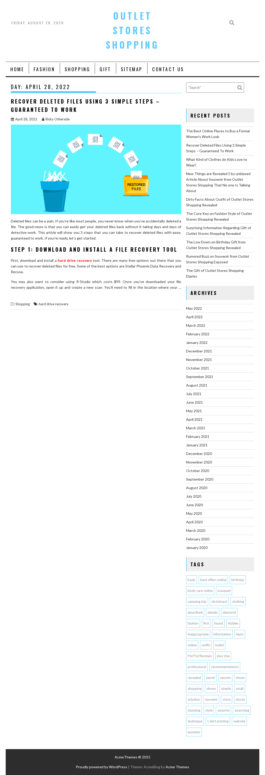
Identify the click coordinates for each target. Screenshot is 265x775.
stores (240, 699)
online (192, 645)
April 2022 (194, 317)
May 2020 (194, 513)
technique (195, 721)
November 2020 (199, 462)
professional (197, 667)
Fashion (44, 69)
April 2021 (194, 419)
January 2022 (197, 342)
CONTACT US (168, 69)
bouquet (224, 591)
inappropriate (198, 634)
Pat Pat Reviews (200, 656)
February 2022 (197, 334)
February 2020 (197, 539)
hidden (233, 623)
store (227, 699)
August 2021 (196, 385)
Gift (105, 69)
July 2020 (193, 496)
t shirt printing (218, 721)
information (222, 634)
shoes (240, 678)
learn (240, 634)
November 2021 (199, 359)
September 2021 (199, 376)
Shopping (77, 69)
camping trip (197, 601)
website (239, 721)
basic (191, 580)
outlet (219, 645)
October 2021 (197, 368)
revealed (194, 678)
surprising (241, 710)
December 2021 (199, 351)
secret (210, 678)
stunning (194, 710)
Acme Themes (177, 767)
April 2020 (194, 522)
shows (211, 688)
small (240, 688)
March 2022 (195, 325)
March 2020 (195, 530)
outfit (206, 645)
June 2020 (194, 505)
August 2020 (196, 488)
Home (17, 69)
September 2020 (199, 479)
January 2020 (197, 547)
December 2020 (199, 453)
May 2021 (194, 411)
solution (194, 699)
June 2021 (194, 402)
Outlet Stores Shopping (132, 30)
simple (226, 688)
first (206, 623)
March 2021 (195, 428)
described (195, 612)
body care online (200, 591)
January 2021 (197, 445)
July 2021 (193, 394)
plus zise (223, 656)
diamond (229, 612)
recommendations (225, 667)
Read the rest (31, 294)
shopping (195, 688)
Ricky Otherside (58, 119)
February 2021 (197, 436)
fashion (193, 623)
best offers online (213, 580)
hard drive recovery (54, 304)
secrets (225, 678)
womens (194, 732)
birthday (237, 580)
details (213, 612)
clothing (238, 601)
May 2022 (194, 308)
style (208, 710)
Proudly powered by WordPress (101, 767)
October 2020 (197, 470)
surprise (223, 710)
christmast (219, 601)
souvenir (211, 699)
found (218, 623)
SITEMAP (132, 69)
